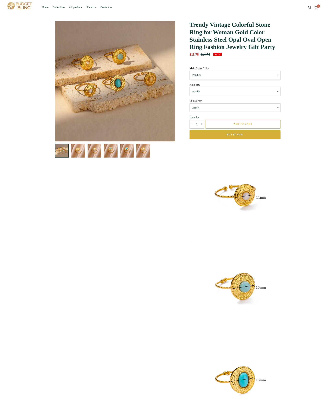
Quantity (194, 117)
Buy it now (235, 134)
